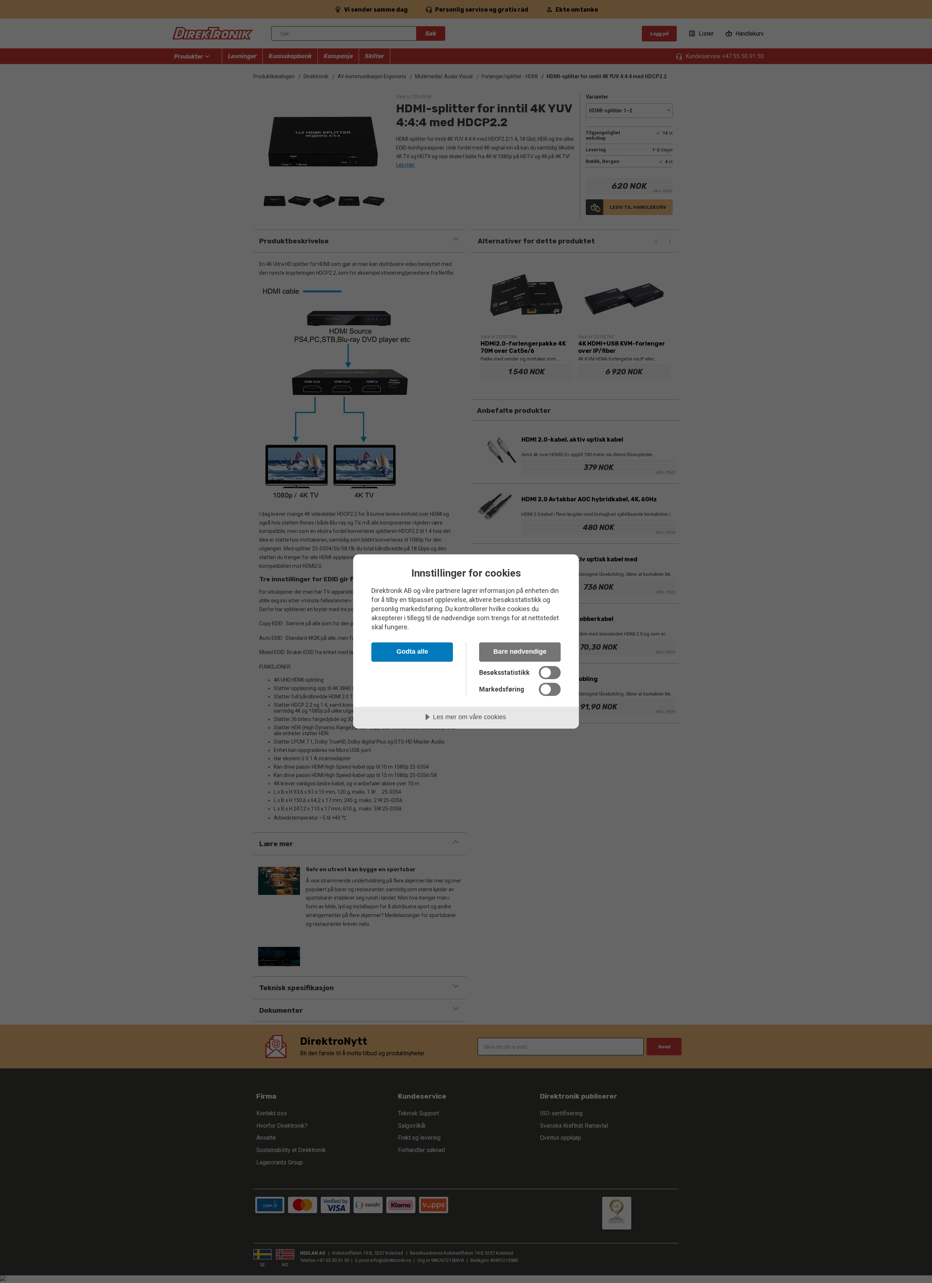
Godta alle (412, 651)
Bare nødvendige (519, 651)
